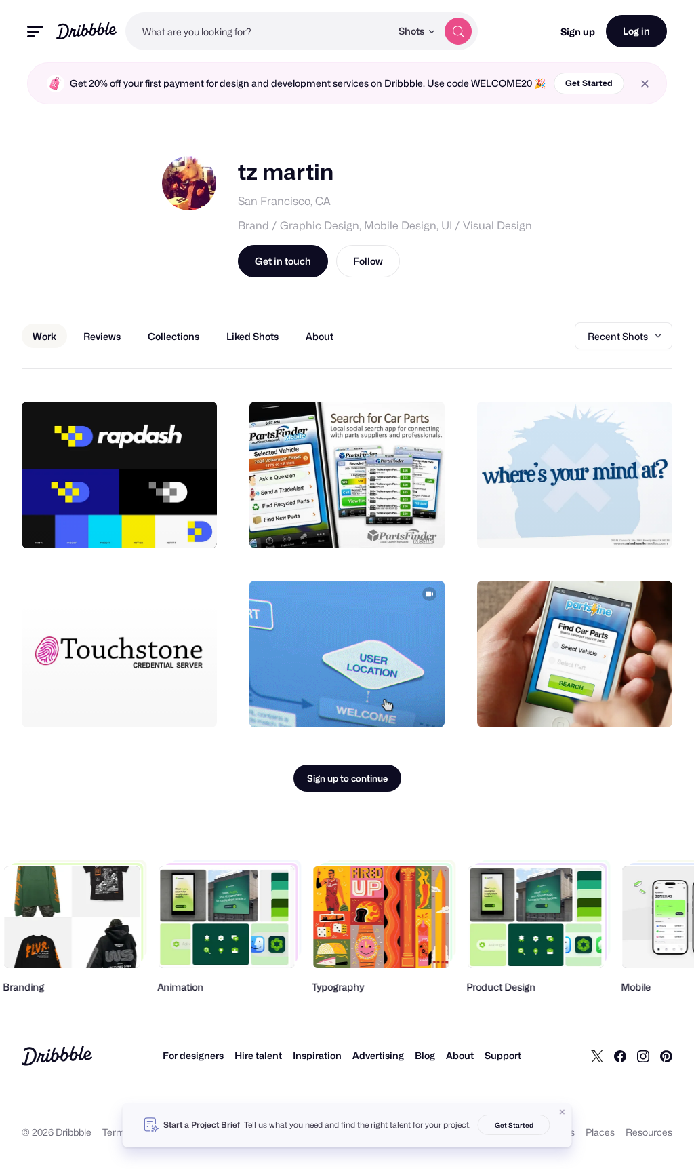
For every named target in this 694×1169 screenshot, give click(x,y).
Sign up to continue (347, 778)
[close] (644, 83)
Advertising (378, 1055)
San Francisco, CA (284, 201)
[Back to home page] (86, 30)
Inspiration (317, 1055)
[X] (597, 1056)
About (460, 1055)
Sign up (577, 31)
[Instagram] (643, 1056)
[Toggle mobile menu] (35, 31)
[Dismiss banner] (562, 1112)
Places (600, 1132)
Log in (636, 31)
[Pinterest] (666, 1056)
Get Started (589, 83)
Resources (649, 1132)
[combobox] (258, 31)
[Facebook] (620, 1056)
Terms (116, 1132)
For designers (193, 1055)
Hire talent (258, 1055)
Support (503, 1055)
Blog (425, 1055)
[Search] (458, 31)
